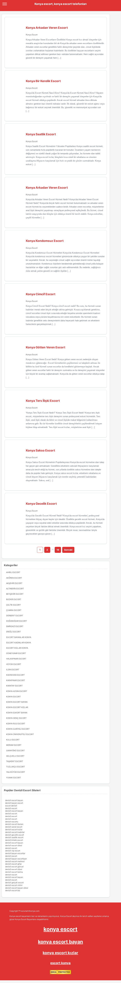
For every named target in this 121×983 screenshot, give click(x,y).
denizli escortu (11, 821)
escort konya (60, 963)
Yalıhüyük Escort (15, 772)
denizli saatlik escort (14, 837)
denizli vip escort (12, 850)
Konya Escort (31, 34)
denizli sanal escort (13, 827)
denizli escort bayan (14, 800)
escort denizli (11, 805)
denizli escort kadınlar (15, 832)
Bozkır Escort (13, 599)
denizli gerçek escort (14, 882)
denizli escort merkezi (15, 861)
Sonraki (68, 549)
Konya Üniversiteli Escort (20, 734)
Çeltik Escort (13, 605)
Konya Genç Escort (16, 718)
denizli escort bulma (14, 872)
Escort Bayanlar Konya (18, 637)
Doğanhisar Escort (16, 621)
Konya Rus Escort (15, 723)
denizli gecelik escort (14, 835)
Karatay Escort (14, 685)
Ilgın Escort (12, 669)
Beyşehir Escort (14, 594)
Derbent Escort (14, 615)
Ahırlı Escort (13, 572)
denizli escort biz (12, 890)
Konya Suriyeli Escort (18, 729)
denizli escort (11, 808)
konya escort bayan (60, 941)
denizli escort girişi (13, 864)
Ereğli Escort (13, 631)
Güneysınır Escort (16, 653)
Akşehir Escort (14, 583)
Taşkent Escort (14, 761)
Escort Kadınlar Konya (18, 642)
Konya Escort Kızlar (17, 707)
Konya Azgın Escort (16, 691)
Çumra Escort (13, 610)
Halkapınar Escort (16, 658)
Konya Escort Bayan (16, 702)
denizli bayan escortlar (15, 853)
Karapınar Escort (15, 680)
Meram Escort (13, 745)
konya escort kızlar (60, 952)
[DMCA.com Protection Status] (60, 973)
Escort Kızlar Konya (17, 648)
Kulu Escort (13, 739)
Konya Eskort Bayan (16, 712)
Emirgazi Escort (14, 626)
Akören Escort (14, 578)
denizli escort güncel (14, 866)
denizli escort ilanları (14, 824)
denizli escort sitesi (13, 845)
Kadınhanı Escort (15, 675)
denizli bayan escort (14, 803)
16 (58, 549)
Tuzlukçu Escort (15, 766)
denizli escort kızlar (13, 829)
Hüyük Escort (13, 664)
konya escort (60, 929)
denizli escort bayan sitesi (16, 888)
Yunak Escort (13, 777)
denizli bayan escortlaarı (16, 859)
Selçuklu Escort (15, 756)
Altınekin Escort (15, 588)
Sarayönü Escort (15, 750)
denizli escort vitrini (13, 885)
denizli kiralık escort (14, 840)
